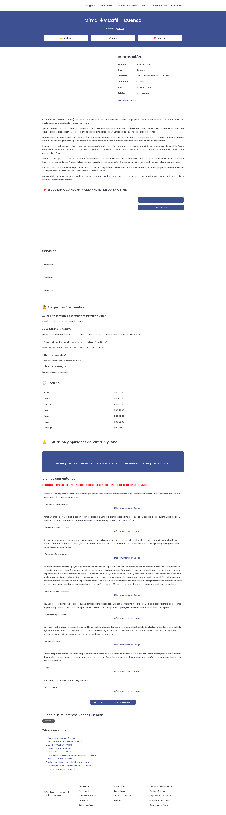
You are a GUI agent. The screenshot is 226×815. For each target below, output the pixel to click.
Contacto (176, 5)
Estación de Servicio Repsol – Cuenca (65, 741)
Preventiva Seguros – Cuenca (61, 738)
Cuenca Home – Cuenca (59, 748)
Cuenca (120, 28)
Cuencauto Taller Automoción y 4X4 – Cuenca (69, 765)
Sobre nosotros (158, 5)
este (138, 334)
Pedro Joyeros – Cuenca (59, 751)
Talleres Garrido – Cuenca (60, 758)
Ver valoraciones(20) (127, 100)
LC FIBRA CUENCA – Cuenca (60, 745)
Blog (144, 5)
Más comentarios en (127, 508)
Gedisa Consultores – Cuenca (61, 769)
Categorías (90, 5)
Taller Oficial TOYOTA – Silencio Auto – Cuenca (69, 762)
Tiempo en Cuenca (127, 5)
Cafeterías (49, 720)
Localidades (106, 5)
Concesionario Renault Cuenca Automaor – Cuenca (72, 755)
